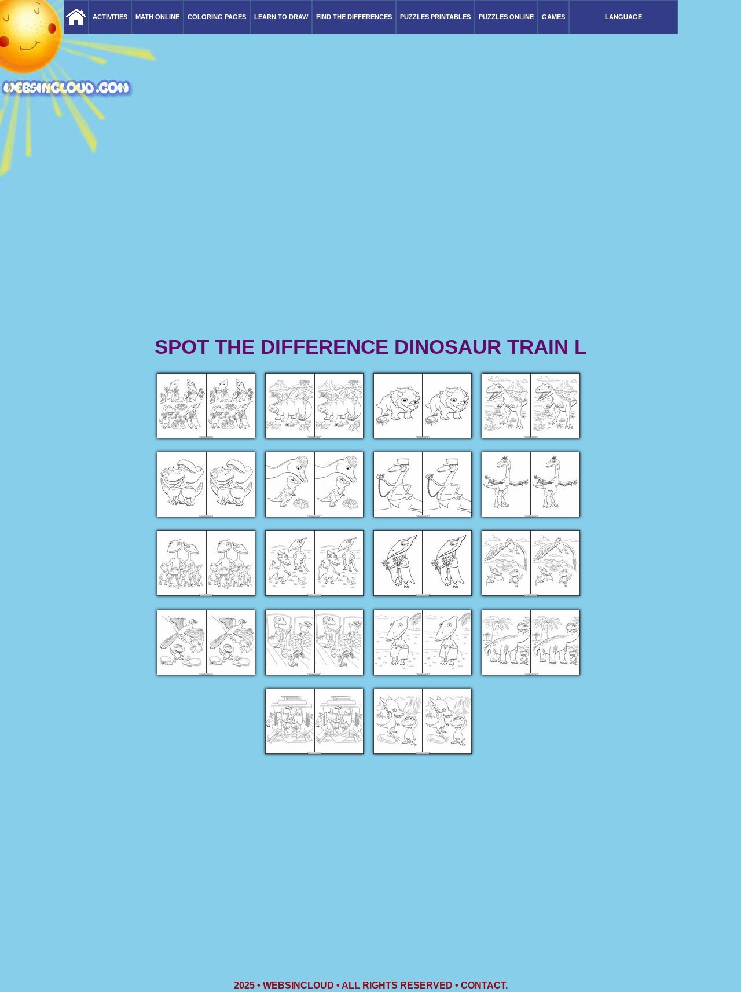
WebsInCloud (298, 985)
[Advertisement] (370, 243)
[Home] (76, 17)
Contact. (484, 985)
